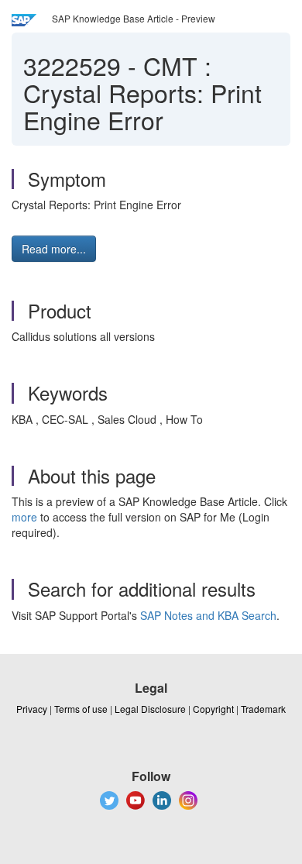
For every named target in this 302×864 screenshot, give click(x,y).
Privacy (31, 708)
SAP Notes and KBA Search (208, 615)
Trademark (263, 708)
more (24, 517)
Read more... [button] (54, 248)
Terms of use (81, 708)
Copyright (213, 708)
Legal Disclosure (150, 708)
